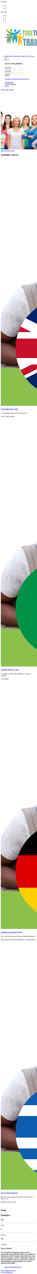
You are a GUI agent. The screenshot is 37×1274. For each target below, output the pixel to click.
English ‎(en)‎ (17, 56)
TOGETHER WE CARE (9, 409)
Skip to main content (7, 89)
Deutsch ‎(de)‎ (9, 56)
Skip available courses (8, 150)
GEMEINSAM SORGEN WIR (11, 932)
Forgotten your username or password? (17, 79)
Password (8, 71)
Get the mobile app (7, 1272)
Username (8, 67)
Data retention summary (8, 1270)
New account (9, 82)
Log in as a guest (10, 84)
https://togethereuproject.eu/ (13, 1267)
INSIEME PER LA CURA (10, 670)
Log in (7, 75)
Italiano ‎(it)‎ (24, 56)
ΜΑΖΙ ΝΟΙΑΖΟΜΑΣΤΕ (9, 1193)
